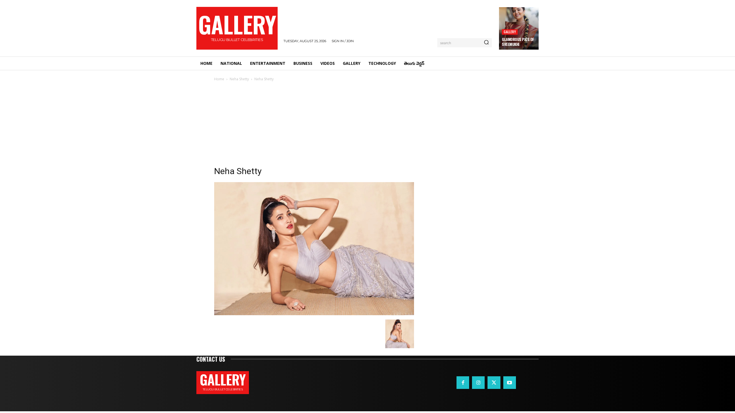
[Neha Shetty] (314, 313)
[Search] (486, 42)
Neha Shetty (239, 79)
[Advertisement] (367, 125)
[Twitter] (494, 382)
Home (219, 79)
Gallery (510, 31)
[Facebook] (463, 382)
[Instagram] (478, 382)
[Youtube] (509, 382)
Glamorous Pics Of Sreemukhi (518, 41)
